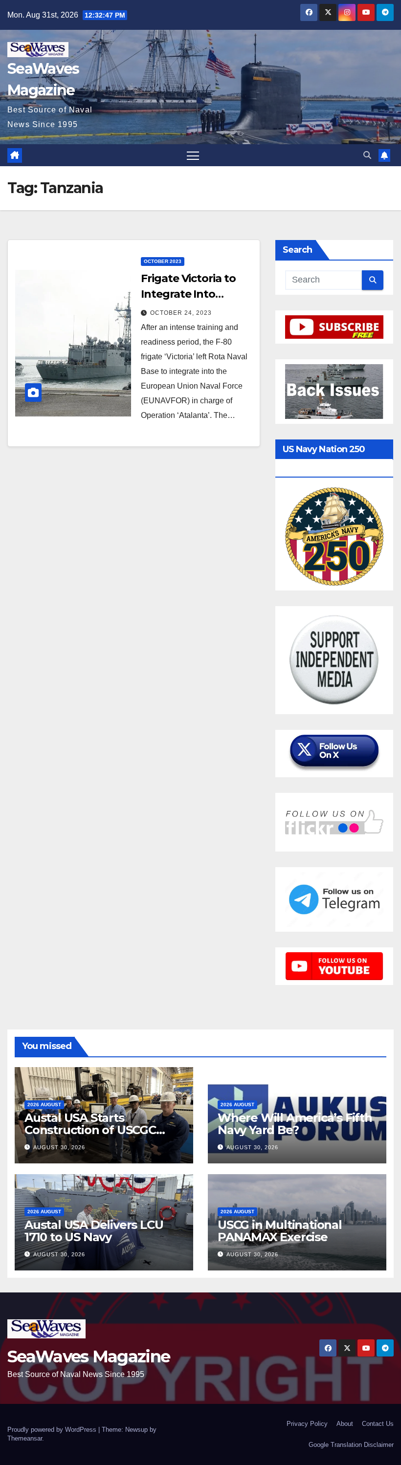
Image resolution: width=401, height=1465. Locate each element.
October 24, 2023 (181, 312)
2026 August (44, 1104)
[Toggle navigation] (193, 155)
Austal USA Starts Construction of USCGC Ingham (90, 1130)
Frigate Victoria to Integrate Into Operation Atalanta (192, 294)
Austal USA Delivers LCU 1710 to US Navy (93, 1231)
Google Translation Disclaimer (351, 1444)
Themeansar (24, 1438)
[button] (367, 155)
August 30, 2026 (59, 1147)
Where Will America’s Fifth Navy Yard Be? (295, 1124)
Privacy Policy (307, 1423)
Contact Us (378, 1423)
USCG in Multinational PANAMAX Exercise (280, 1231)
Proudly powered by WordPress (52, 1429)
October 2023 (162, 261)
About (344, 1423)
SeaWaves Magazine (88, 1356)
